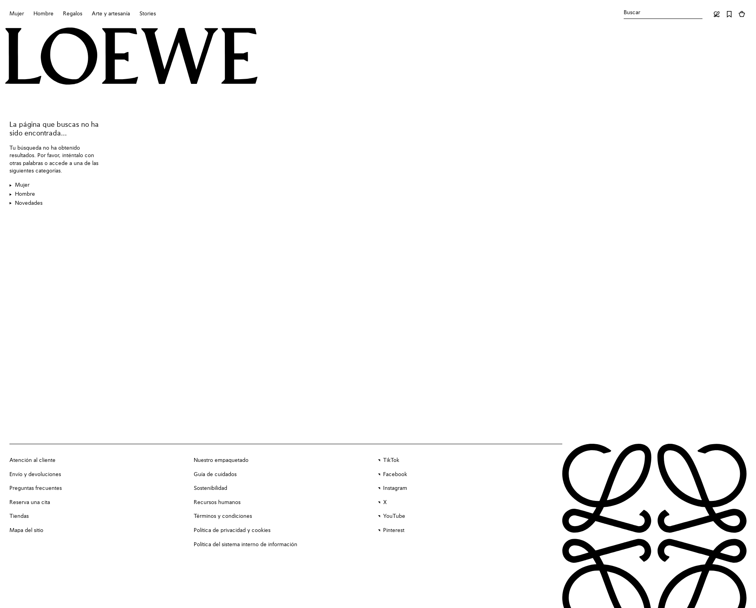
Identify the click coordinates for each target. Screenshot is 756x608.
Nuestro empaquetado (221, 460)
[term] (19, 185)
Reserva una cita (29, 502)
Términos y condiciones (223, 516)
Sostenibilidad (210, 488)
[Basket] (742, 14)
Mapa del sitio (26, 530)
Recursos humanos (217, 502)
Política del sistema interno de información (245, 544)
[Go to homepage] (131, 57)
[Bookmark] (729, 14)
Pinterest (393, 530)
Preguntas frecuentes (35, 488)
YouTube (394, 516)
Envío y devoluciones (35, 474)
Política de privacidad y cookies (232, 530)
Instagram (395, 488)
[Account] (716, 14)
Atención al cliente (32, 460)
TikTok (391, 460)
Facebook (395, 474)
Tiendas (19, 516)
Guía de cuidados (215, 474)
